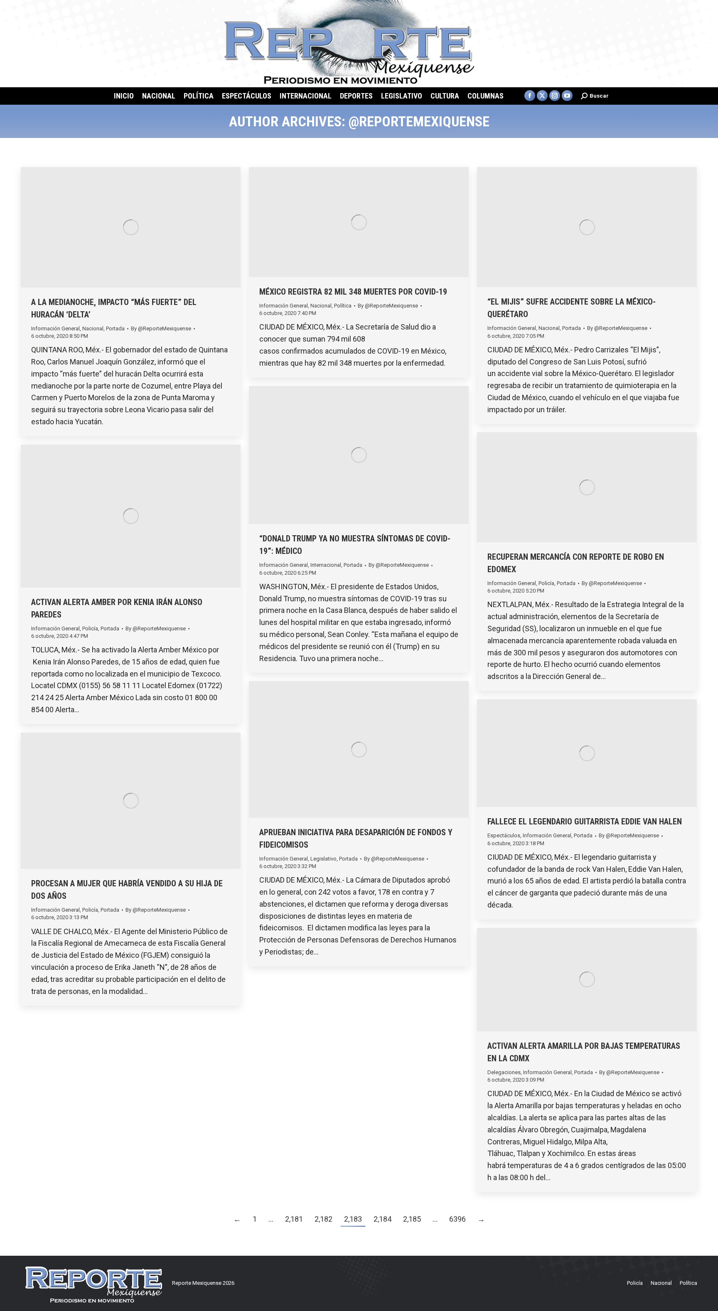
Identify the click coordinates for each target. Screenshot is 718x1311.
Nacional (92, 328)
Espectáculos (503, 835)
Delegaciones (504, 1072)
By (161, 328)
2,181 (294, 1219)
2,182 (323, 1219)
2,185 (412, 1219)
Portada (115, 328)
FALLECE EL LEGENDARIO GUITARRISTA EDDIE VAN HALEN (584, 821)
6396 (457, 1219)
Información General (55, 328)
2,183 (353, 1219)
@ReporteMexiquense (419, 121)
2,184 (382, 1219)
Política (343, 306)
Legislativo (323, 859)
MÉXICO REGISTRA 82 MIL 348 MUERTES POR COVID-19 (353, 292)
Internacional (325, 565)
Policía (546, 583)
